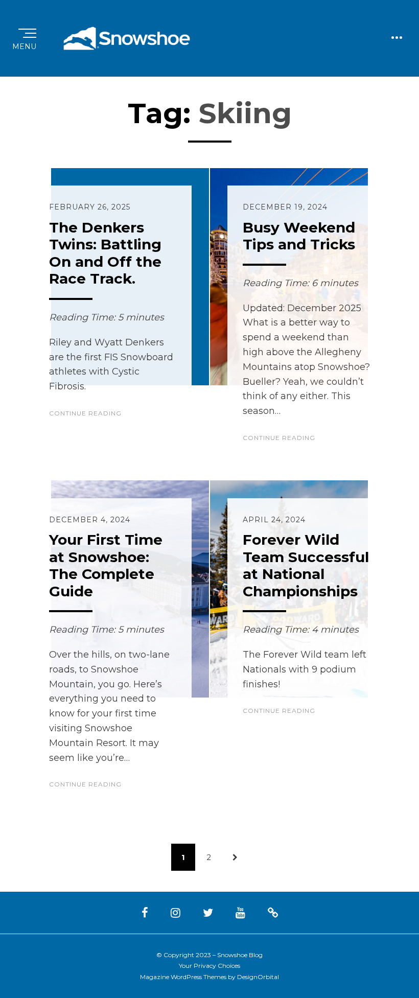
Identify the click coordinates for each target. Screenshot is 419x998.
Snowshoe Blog (240, 955)
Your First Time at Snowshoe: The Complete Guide (105, 565)
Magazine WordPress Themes (183, 977)
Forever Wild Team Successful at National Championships (306, 565)
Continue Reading (85, 413)
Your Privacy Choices (209, 965)
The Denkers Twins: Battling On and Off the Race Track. (105, 253)
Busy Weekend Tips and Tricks (299, 236)
